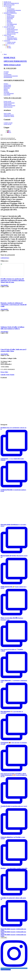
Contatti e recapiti (11, 42)
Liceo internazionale (12, 24)
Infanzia (9, 20)
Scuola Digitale (10, 15)
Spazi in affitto (10, 36)
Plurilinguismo (10, 17)
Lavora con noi (10, 43)
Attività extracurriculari (12, 32)
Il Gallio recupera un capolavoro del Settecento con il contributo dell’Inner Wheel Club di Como (12, 280)
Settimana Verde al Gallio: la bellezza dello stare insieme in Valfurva (12, 327)
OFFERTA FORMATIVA (10, 13)
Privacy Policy (4, 372)
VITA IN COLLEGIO (9, 27)
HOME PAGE (7, 2)
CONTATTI (7, 40)
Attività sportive (11, 31)
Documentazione (11, 11)
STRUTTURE (7, 35)
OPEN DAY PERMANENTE (11, 3)
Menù (5, 54)
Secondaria (9, 22)
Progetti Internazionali (12, 29)
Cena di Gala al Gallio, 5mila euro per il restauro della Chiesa (13, 350)
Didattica (9, 14)
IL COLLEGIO (8, 6)
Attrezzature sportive (12, 38)
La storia (9, 7)
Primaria (9, 21)
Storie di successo (11, 33)
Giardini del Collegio (12, 39)
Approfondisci (4, 285)
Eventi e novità (10, 28)
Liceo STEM (10, 25)
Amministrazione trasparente (14, 10)
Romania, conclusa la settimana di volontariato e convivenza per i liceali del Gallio (13, 304)
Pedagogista (10, 18)
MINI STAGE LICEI (9, 4)
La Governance (10, 8)
